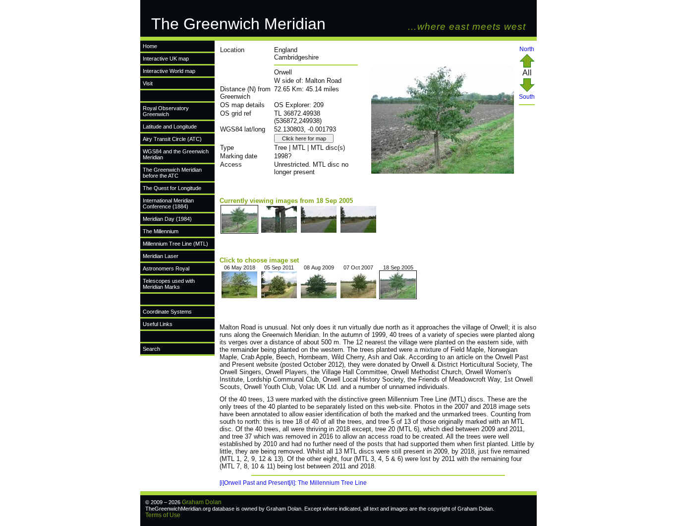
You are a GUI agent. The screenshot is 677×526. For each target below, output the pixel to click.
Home (150, 46)
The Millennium (160, 231)
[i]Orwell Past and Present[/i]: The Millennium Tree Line (293, 482)
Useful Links (157, 324)
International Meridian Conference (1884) (168, 203)
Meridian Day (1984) (167, 219)
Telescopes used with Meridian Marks (169, 284)
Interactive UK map (166, 59)
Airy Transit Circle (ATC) (172, 139)
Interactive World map (169, 71)
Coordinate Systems (167, 312)
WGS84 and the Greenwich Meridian (176, 154)
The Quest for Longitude (172, 188)
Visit (148, 83)
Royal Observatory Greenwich (166, 111)
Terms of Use (162, 515)
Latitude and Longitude (170, 127)
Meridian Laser (160, 256)
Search (151, 349)
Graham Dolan (202, 502)
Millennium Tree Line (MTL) (175, 244)
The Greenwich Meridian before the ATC (172, 173)
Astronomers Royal (166, 268)
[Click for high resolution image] (442, 171)
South (527, 96)
